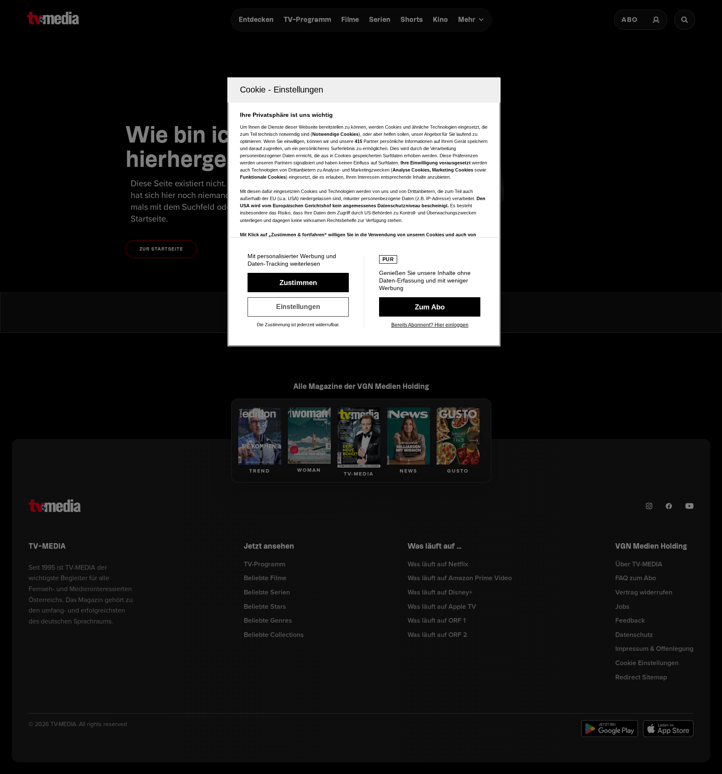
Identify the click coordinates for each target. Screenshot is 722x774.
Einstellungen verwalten (298, 307)
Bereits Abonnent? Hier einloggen (430, 325)
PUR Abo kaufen (429, 307)
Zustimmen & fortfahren (298, 282)
